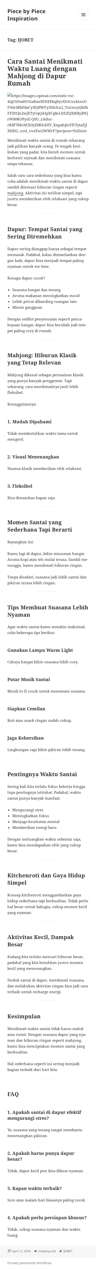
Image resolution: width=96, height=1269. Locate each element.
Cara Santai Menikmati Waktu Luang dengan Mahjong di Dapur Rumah (44, 72)
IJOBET (68, 1251)
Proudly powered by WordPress (29, 1263)
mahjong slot (47, 1251)
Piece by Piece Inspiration (26, 14)
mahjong (15, 192)
